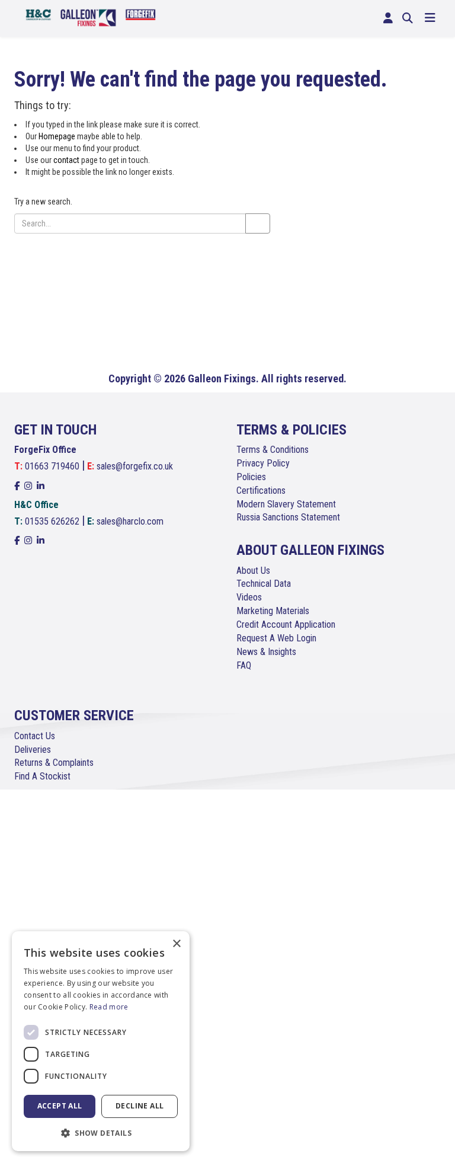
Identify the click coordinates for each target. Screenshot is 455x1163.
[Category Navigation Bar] (430, 18)
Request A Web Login (276, 638)
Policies (251, 477)
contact (66, 160)
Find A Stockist (42, 776)
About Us (253, 570)
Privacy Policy (263, 463)
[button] (101, 1132)
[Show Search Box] (407, 18)
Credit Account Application (285, 624)
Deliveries (32, 749)
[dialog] (101, 1041)
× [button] (176, 944)
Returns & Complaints (54, 762)
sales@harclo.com (130, 521)
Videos (249, 597)
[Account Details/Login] (388, 18)
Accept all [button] (59, 1106)
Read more (109, 1007)
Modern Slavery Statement (286, 504)
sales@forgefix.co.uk (135, 466)
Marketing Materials (272, 610)
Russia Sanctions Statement (288, 517)
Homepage (57, 136)
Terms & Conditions (272, 449)
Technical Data (263, 583)
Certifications (261, 490)
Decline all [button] (140, 1106)
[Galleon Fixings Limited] (91, 17)
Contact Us (34, 736)
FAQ (243, 665)
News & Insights (266, 651)
